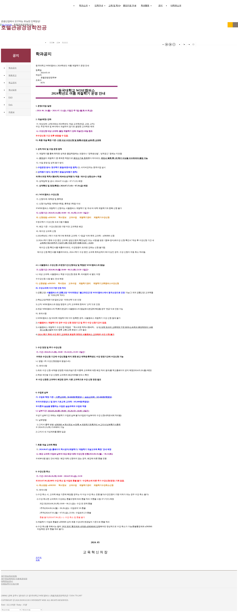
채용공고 (12, 75)
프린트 (39, 558)
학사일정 (12, 90)
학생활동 (145, 5)
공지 (160, 5)
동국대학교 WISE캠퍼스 (230, 24)
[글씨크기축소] (188, 44)
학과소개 (83, 5)
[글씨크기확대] (184, 44)
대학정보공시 (7, 581)
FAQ (11, 97)
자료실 (12, 112)
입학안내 (99, 5)
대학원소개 (176, 5)
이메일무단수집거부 (10, 584)
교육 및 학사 (114, 5)
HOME (52, 42)
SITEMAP (235, 24)
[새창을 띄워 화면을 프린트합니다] (193, 44)
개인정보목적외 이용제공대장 (14, 579)
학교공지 (12, 83)
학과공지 (65, 42)
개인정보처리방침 (9, 576)
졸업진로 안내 (129, 5)
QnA (11, 105)
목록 (38, 560)
